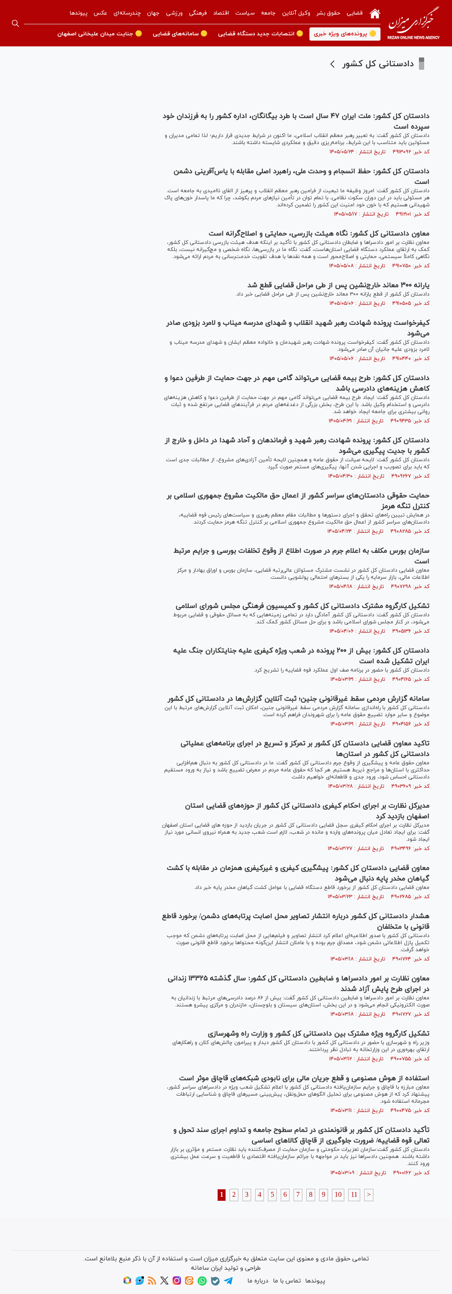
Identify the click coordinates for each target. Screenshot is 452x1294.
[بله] (215, 1284)
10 (338, 1195)
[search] (15, 23)
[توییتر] (164, 1283)
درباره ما (257, 1281)
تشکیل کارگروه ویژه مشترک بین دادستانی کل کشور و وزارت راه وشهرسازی (318, 1034)
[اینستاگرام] (177, 1283)
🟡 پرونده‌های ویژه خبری (345, 34)
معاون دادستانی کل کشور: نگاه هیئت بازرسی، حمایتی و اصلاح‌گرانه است (319, 234)
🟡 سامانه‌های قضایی (180, 34)
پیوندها (78, 13)
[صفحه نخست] (374, 13)
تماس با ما (287, 1281)
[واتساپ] (202, 1284)
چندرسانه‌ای (127, 13)
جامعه (268, 13)
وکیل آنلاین (296, 13)
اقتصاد (221, 13)
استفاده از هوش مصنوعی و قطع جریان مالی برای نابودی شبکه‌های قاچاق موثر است (304, 1078)
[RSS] (152, 1283)
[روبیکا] (127, 1283)
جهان (153, 13)
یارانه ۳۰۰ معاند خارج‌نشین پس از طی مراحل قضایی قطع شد (338, 285)
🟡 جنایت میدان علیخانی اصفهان (99, 34)
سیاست (245, 13)
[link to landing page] (413, 23)
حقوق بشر (328, 13)
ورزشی (174, 13)
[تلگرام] (228, 1283)
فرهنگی (198, 13)
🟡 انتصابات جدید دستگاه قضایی (260, 34)
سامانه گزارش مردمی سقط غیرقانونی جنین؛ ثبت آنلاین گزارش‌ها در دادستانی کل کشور (298, 699)
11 (354, 1195)
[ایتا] (189, 1283)
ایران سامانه (206, 1268)
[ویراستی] (140, 1283)
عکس (100, 13)
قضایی (355, 13)
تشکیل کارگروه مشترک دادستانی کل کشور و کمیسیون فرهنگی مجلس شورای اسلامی (302, 606)
